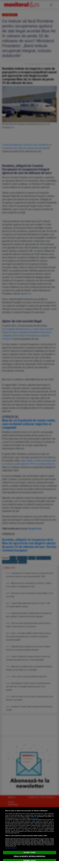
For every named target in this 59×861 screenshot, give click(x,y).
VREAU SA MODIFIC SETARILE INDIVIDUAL (29, 856)
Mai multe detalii (35, 818)
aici (29, 827)
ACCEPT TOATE (29, 852)
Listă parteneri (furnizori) (11, 848)
